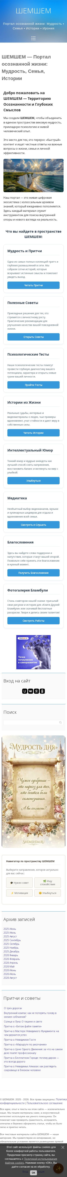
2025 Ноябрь (11, 947)
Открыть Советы (34, 336)
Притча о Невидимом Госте (20, 1039)
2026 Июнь (9, 970)
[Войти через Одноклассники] (42, 691)
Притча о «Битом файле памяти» (23, 1026)
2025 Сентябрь (12, 940)
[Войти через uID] (24, 691)
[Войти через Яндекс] (36, 691)
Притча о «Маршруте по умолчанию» (25, 1044)
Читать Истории (33, 432)
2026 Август (10, 977)
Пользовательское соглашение (45, 1103)
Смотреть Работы (33, 620)
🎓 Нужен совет (19, 882)
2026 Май (8, 966)
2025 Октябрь (11, 944)
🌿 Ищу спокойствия (47, 882)
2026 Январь (10, 955)
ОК (33, 1172)
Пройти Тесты (33, 385)
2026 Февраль (11, 959)
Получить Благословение (33, 572)
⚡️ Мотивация (19, 893)
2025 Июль (9, 932)
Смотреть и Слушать (33, 524)
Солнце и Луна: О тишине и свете (23, 1021)
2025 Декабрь (11, 951)
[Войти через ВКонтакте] (30, 691)
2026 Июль (9, 974)
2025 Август (10, 936)
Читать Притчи (33, 285)
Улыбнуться (33, 480)
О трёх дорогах (13, 1008)
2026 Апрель (10, 962)
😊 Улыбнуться (47, 893)
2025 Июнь (9, 928)
